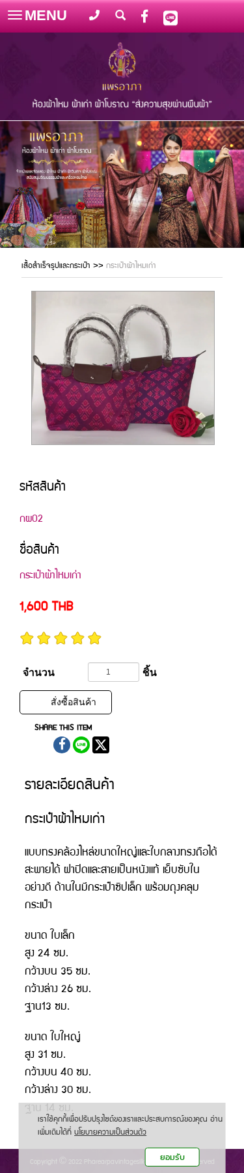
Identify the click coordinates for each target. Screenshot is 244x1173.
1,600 (47, 607)
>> (63, 266)
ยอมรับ (172, 1157)
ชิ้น (149, 672)
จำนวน (39, 672)
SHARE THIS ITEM (63, 728)
